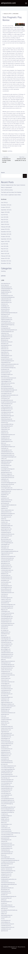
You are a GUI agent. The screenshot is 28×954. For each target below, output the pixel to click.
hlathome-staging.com (6, 474)
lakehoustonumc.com (6, 754)
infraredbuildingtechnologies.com (9, 390)
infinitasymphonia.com (6, 585)
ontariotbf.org (4, 326)
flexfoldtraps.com (5, 778)
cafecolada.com (5, 537)
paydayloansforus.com (6, 317)
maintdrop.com (4, 347)
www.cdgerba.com (5, 857)
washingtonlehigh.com (6, 815)
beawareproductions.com (7, 606)
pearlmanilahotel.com (6, 345)
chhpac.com (4, 913)
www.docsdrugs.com (6, 793)
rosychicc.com (4, 522)
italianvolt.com (4, 433)
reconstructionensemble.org (8, 675)
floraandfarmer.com (6, 396)
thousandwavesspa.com (7, 688)
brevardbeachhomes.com (7, 400)
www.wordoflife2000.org (7, 424)
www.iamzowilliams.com (7, 834)
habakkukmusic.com (5, 755)
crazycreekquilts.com (6, 572)
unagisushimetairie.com (6, 335)
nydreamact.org (5, 333)
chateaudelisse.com (6, 362)
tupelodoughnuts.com (6, 450)
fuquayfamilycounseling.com (8, 906)
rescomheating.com (5, 920)
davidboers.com (5, 747)
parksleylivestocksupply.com (8, 513)
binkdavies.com (4, 573)
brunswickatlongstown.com (7, 623)
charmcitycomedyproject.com (8, 604)
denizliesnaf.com (5, 711)
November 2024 (5, 205)
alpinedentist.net (5, 354)
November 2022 (5, 263)
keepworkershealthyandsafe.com (9, 329)
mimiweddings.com (5, 922)
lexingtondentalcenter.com (7, 477)
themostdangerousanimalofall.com (9, 551)
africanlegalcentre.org (6, 587)
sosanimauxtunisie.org (6, 350)
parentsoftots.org (5, 740)
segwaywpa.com (5, 731)
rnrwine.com (4, 903)
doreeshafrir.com (5, 602)
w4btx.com (4, 458)
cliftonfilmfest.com (6, 414)
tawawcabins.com (5, 427)
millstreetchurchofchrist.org (8, 882)
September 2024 (5, 209)
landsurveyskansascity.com (7, 786)
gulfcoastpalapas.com (6, 733)
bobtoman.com (4, 348)
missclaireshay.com (5, 283)
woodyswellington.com (6, 848)
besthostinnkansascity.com (7, 924)
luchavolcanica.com (5, 678)
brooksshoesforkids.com (7, 726)
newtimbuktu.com (5, 307)
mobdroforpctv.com (6, 530)
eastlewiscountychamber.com (8, 556)
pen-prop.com (4, 764)
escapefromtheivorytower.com (8, 402)
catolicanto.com (5, 498)
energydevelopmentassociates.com (9, 395)
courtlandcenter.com (6, 690)
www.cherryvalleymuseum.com (8, 378)
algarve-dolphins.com (6, 645)
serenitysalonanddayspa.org (7, 297)
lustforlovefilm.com (6, 582)
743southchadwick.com (6, 403)
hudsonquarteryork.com (6, 853)
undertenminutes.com (6, 302)
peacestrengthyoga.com (7, 774)
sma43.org (3, 805)
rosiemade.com (4, 448)
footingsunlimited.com (6, 790)
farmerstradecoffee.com (7, 743)
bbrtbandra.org (4, 340)
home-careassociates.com (7, 510)
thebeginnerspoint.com (6, 541)
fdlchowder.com (5, 796)
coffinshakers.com (5, 611)
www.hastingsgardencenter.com (8, 836)
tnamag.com (4, 724)
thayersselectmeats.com (7, 728)
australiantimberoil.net (6, 386)
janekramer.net (4, 627)
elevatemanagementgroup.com (8, 896)
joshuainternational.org (6, 760)
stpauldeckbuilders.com (6, 788)
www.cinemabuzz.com (6, 824)
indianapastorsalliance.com (7, 704)
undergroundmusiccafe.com (7, 927)
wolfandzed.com (5, 821)
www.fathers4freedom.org (7, 767)
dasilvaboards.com (5, 561)
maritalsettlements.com (7, 652)
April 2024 (3, 222)
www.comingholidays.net (7, 542)
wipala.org (3, 518)
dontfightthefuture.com (7, 408)
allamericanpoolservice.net (7, 484)
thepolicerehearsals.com (7, 553)
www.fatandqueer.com (6, 783)
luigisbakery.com (5, 817)
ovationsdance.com (5, 493)
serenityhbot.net (5, 759)
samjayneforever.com (6, 874)
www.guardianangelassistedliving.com (10, 860)
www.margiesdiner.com (6, 795)
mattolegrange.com (6, 639)
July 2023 (3, 244)
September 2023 (5, 239)
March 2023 (4, 253)
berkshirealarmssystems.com (8, 434)
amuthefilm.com (5, 580)
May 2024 (3, 219)
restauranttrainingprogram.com (8, 482)
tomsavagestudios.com (6, 487)
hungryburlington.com (6, 621)
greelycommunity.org (6, 590)
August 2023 (4, 241)
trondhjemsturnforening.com (8, 862)
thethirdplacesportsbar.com (7, 845)
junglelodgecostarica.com (7, 640)
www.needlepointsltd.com (7, 798)
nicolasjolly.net (4, 584)
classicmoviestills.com (6, 536)
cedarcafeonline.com (6, 299)
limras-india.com (5, 285)
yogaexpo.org (4, 508)
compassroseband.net (6, 719)
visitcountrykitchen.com (6, 644)
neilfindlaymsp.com (5, 692)
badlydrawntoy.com (5, 752)
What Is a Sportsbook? (6, 187)
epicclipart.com (4, 343)
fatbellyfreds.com (5, 850)
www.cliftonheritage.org (7, 803)
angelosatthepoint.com (6, 702)
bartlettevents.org (5, 372)
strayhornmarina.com (6, 565)
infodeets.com (4, 293)
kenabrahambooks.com (6, 577)
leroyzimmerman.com (6, 898)
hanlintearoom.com (5, 891)
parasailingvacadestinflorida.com (9, 884)
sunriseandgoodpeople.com (7, 664)
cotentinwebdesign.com (6, 379)
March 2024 (4, 224)
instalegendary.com (5, 328)
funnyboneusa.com (5, 671)
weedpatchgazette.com (7, 441)
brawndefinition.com (6, 568)
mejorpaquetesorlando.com (7, 455)
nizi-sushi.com (4, 628)
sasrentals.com (4, 467)
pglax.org (3, 659)
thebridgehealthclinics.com (7, 735)
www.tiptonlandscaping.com (8, 810)
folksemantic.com (5, 429)
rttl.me (3, 918)
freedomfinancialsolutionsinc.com (9, 776)
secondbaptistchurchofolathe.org (9, 910)
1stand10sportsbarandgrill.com (8, 457)
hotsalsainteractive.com (7, 295)
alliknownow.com (5, 554)
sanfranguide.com (5, 544)
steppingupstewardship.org (7, 812)
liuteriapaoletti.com (6, 663)
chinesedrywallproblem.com (8, 666)
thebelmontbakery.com (6, 319)
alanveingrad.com (5, 647)
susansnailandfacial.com (7, 762)
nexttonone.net (5, 757)
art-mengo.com (4, 630)
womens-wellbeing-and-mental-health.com (11, 489)
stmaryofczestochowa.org (7, 613)
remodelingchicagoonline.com (8, 807)
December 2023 (5, 231)
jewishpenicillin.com (6, 486)
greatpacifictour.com (6, 685)
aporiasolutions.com (6, 730)
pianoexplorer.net (5, 838)
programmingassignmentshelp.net (9, 312)
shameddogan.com (5, 738)
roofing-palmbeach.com (6, 407)
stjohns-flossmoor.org (6, 669)
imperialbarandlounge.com (7, 415)
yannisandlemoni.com (6, 439)
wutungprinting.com (6, 651)
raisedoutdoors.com (6, 417)
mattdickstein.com (5, 750)
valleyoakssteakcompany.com (8, 705)
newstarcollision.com (6, 465)
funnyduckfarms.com (6, 893)
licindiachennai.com (5, 290)
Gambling (10, 151)
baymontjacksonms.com (7, 656)
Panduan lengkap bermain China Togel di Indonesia (13, 185)
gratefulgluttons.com (6, 529)
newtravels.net (4, 316)
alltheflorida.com (5, 877)
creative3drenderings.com (7, 742)
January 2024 (4, 229)
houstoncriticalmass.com (7, 549)
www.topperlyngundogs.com (8, 769)
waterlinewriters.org (6, 736)
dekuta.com (4, 822)
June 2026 (3, 202)
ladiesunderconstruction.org (7, 383)
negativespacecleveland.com (8, 661)
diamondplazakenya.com (7, 863)
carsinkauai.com (5, 881)
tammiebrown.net (5, 633)
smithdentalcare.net (6, 925)
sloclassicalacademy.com (7, 560)
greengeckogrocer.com (6, 472)
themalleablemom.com (6, 618)
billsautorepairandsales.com (8, 867)
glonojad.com (4, 596)
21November (15, 13)
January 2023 (4, 258)
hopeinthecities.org (5, 527)
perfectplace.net (5, 503)
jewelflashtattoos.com (6, 336)
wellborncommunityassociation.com (10, 364)
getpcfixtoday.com (5, 338)
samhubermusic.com (6, 929)
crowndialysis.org (5, 481)
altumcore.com (4, 721)
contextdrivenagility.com (7, 608)
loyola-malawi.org (5, 520)
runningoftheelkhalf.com (7, 771)
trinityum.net (4, 841)
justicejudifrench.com (6, 614)
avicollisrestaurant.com (6, 693)
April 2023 (3, 251)
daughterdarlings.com (6, 292)
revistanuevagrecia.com (6, 597)
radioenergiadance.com (6, 355)
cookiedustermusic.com (6, 673)
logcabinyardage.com (6, 745)
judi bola (3, 275)
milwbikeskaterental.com (7, 654)
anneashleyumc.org (5, 784)
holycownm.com (5, 680)
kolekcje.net (4, 496)
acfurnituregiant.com (6, 300)
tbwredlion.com (5, 865)
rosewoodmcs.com (5, 827)
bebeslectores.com (5, 384)
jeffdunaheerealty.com (6, 772)
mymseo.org (4, 912)
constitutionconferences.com (8, 712)
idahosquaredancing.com (7, 426)
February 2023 (4, 256)
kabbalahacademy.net (6, 462)
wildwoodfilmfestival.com (7, 366)
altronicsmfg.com (5, 309)
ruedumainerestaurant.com (7, 592)
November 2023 (5, 234)
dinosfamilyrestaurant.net (7, 388)
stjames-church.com (6, 599)
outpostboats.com (5, 523)
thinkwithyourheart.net (6, 419)
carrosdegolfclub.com (6, 393)
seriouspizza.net (5, 718)
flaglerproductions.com (6, 566)
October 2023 (4, 236)
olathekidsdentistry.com (7, 451)
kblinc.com (3, 443)
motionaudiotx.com (6, 917)
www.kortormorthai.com (7, 781)
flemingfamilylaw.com (6, 901)
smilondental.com (5, 463)
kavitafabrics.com (5, 676)
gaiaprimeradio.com (5, 632)
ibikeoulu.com (4, 609)
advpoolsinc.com (8, 2)
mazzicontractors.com (6, 843)
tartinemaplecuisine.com (7, 625)
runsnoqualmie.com (5, 791)
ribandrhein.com (5, 494)
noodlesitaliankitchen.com (7, 331)
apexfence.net (4, 930)
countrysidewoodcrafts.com (8, 323)
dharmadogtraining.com (6, 915)
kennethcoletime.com (6, 620)
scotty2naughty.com (6, 601)
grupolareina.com (5, 376)
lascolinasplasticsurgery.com (8, 802)
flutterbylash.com (5, 889)
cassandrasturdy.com (6, 532)
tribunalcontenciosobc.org (7, 558)
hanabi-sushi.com (5, 819)
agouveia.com (4, 908)
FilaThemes (14, 948)
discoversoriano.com (6, 539)
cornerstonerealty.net (6, 831)
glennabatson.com (5, 563)
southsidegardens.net (6, 839)
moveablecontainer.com (7, 374)
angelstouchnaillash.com (7, 460)
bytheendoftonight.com (7, 525)
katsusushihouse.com (6, 589)
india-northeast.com (6, 405)
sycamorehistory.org (6, 829)
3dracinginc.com (5, 548)
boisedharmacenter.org (6, 515)
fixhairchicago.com (5, 709)
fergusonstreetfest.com (7, 872)
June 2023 (3, 246)
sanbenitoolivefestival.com (7, 534)
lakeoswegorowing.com (6, 905)
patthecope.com (5, 714)
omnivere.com (4, 304)
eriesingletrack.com (5, 445)
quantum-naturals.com (6, 869)
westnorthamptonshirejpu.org (8, 367)
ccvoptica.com (4, 814)
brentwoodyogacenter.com (7, 808)
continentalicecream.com (7, 570)
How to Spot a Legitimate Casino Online (11, 194)
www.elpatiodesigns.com (7, 851)
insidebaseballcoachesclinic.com (8, 879)
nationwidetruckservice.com (7, 681)
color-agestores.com (6, 517)
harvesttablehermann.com (7, 391)
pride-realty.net (4, 886)
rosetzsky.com (4, 594)
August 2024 (4, 212)
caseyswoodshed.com (6, 707)
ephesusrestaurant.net (6, 846)
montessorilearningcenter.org (8, 870)
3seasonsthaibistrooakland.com (8, 505)
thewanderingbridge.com (7, 616)
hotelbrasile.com (5, 369)
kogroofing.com (5, 352)
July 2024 (3, 214)
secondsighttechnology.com (8, 469)
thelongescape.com (5, 637)
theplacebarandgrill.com (7, 697)
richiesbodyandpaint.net (6, 288)
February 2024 (4, 226)
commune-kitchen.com (6, 578)
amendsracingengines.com (7, 779)
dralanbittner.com (5, 438)
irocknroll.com (4, 422)
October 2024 (4, 207)
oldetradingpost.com (6, 381)
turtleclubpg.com (5, 683)
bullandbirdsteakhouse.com (7, 800)
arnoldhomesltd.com (6, 410)
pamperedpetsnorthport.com (8, 446)
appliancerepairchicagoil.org (7, 324)
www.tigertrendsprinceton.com (8, 766)
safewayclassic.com (6, 321)
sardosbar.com (4, 431)
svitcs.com (3, 716)
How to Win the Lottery (7, 190)
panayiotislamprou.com (6, 359)
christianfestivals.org (6, 642)
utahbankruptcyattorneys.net (8, 420)
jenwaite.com (4, 894)
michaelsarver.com (5, 470)
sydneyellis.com (5, 479)
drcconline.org (4, 695)
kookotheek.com (5, 357)
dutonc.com (4, 635)
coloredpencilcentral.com (7, 412)
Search (3, 172)
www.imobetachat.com (6, 748)
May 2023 (3, 248)
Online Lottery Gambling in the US (20, 158)
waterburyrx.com (5, 699)
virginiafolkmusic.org (6, 491)
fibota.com (3, 855)
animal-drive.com (5, 723)
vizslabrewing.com (5, 436)
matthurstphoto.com (6, 875)
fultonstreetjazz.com (6, 371)
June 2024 (3, 217)
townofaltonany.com (6, 657)
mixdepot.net (4, 826)
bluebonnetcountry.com (6, 342)
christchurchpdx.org (5, 575)
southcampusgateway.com (7, 360)
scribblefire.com (5, 506)
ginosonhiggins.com (5, 649)
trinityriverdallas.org (6, 501)
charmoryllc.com (5, 546)
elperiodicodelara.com (6, 287)
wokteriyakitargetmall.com (7, 475)
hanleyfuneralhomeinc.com (7, 453)
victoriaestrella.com (6, 687)
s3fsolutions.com (5, 398)
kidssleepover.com (5, 314)
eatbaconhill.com (5, 311)
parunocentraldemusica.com (8, 858)
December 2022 (5, 261)
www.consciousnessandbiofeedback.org (10, 833)
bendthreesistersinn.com (7, 668)
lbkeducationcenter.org (6, 499)
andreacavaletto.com (6, 511)
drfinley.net (3, 899)
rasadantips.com (5, 305)
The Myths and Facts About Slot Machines (11, 192)
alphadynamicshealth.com (7, 887)
